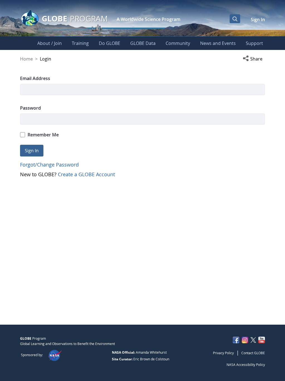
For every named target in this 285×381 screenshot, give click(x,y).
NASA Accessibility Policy (246, 364)
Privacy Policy (223, 353)
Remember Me (43, 135)
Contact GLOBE (253, 353)
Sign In (258, 19)
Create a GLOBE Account (86, 174)
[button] (254, 59)
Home (26, 59)
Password (30, 108)
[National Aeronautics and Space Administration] (55, 355)
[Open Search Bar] (235, 18)
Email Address (35, 78)
